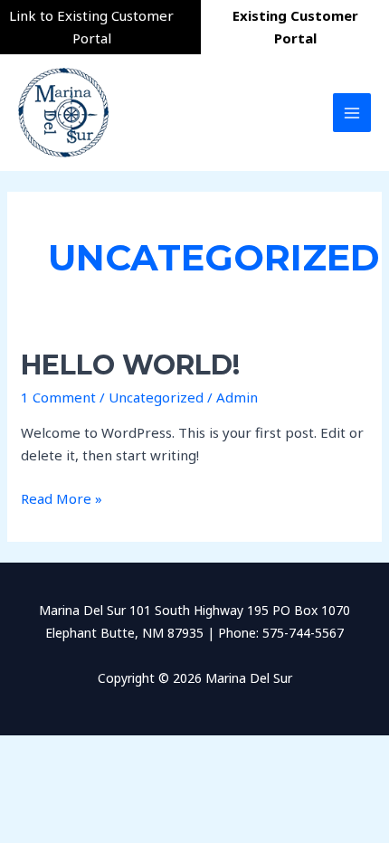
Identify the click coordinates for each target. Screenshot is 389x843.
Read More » (61, 497)
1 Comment (58, 397)
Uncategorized (156, 397)
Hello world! (130, 365)
